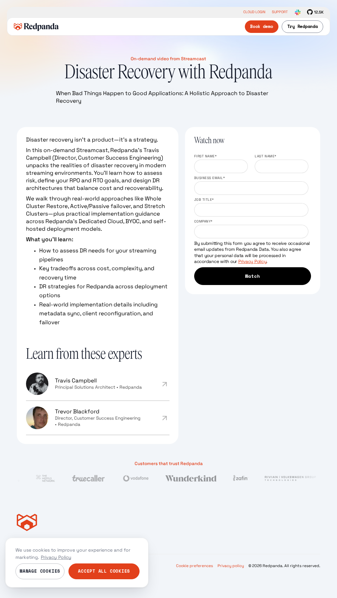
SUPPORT (280, 12)
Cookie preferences (194, 565)
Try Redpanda (302, 26)
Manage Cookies (40, 571)
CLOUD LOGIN (254, 12)
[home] (36, 26)
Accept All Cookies (104, 571)
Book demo (261, 26)
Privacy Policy (252, 261)
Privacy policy (231, 565)
